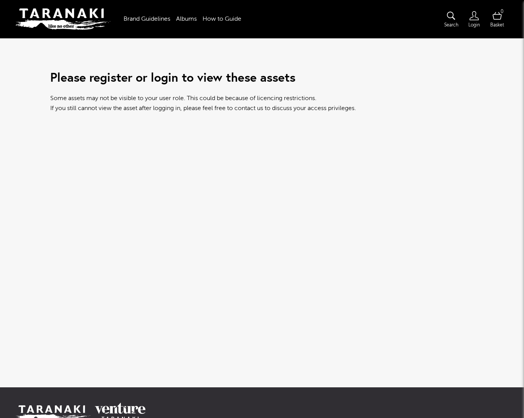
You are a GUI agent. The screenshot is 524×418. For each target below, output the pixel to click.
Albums (186, 18)
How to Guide (222, 18)
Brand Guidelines (147, 18)
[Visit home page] (63, 19)
